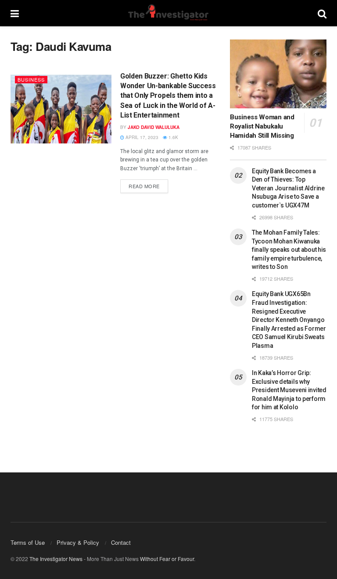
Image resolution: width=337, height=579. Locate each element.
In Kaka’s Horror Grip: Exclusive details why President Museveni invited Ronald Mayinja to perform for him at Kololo (289, 390)
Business (31, 79)
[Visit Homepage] (168, 13)
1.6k (172, 137)
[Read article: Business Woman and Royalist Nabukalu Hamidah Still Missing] (278, 73)
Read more (148, 184)
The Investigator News (55, 558)
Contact (121, 542)
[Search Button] (322, 13)
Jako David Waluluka (153, 127)
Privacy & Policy (78, 542)
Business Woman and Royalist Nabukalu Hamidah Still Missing (262, 126)
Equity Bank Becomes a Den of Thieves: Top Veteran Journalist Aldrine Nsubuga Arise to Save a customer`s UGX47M (288, 188)
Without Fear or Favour (167, 558)
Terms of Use (28, 542)
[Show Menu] (15, 13)
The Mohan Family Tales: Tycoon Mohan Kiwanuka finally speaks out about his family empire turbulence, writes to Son (289, 249)
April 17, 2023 (141, 137)
